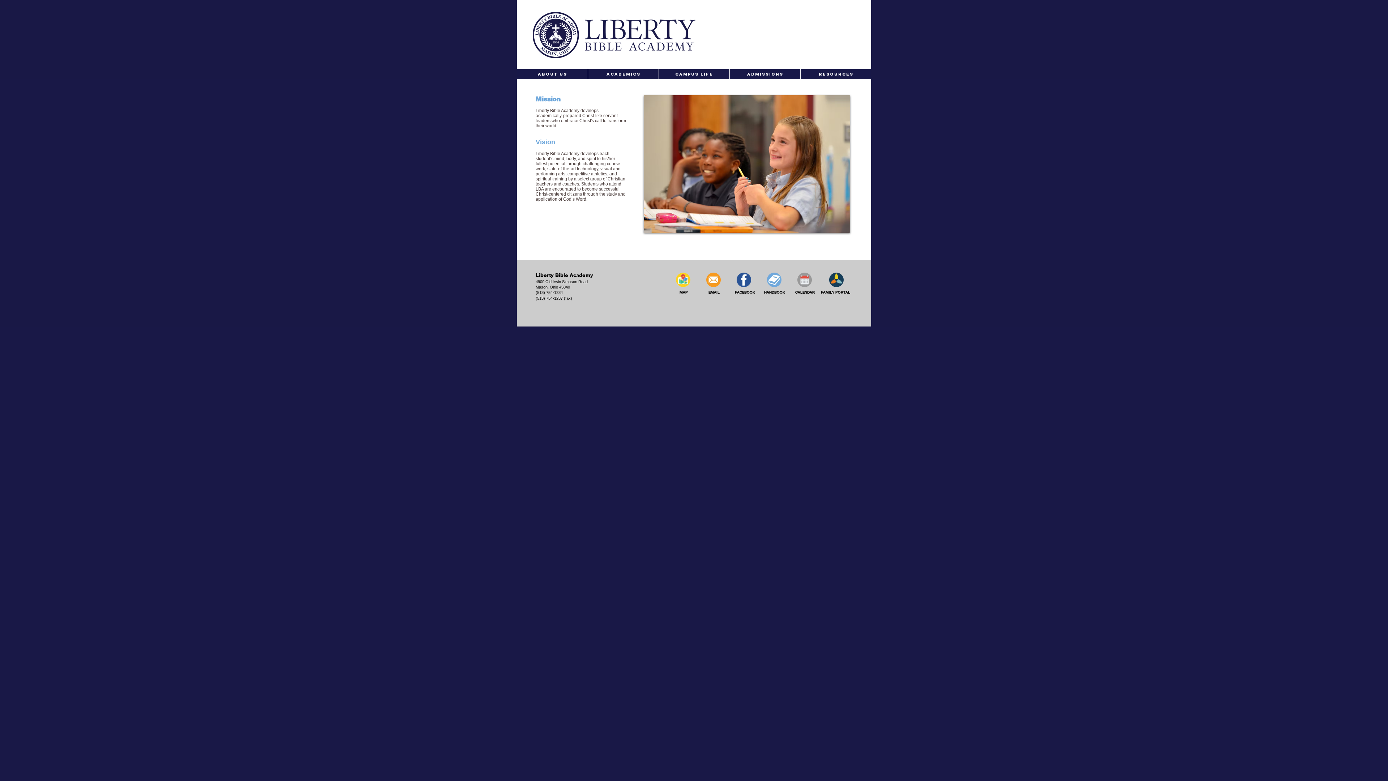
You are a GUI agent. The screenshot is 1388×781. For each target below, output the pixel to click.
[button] (552, 74)
